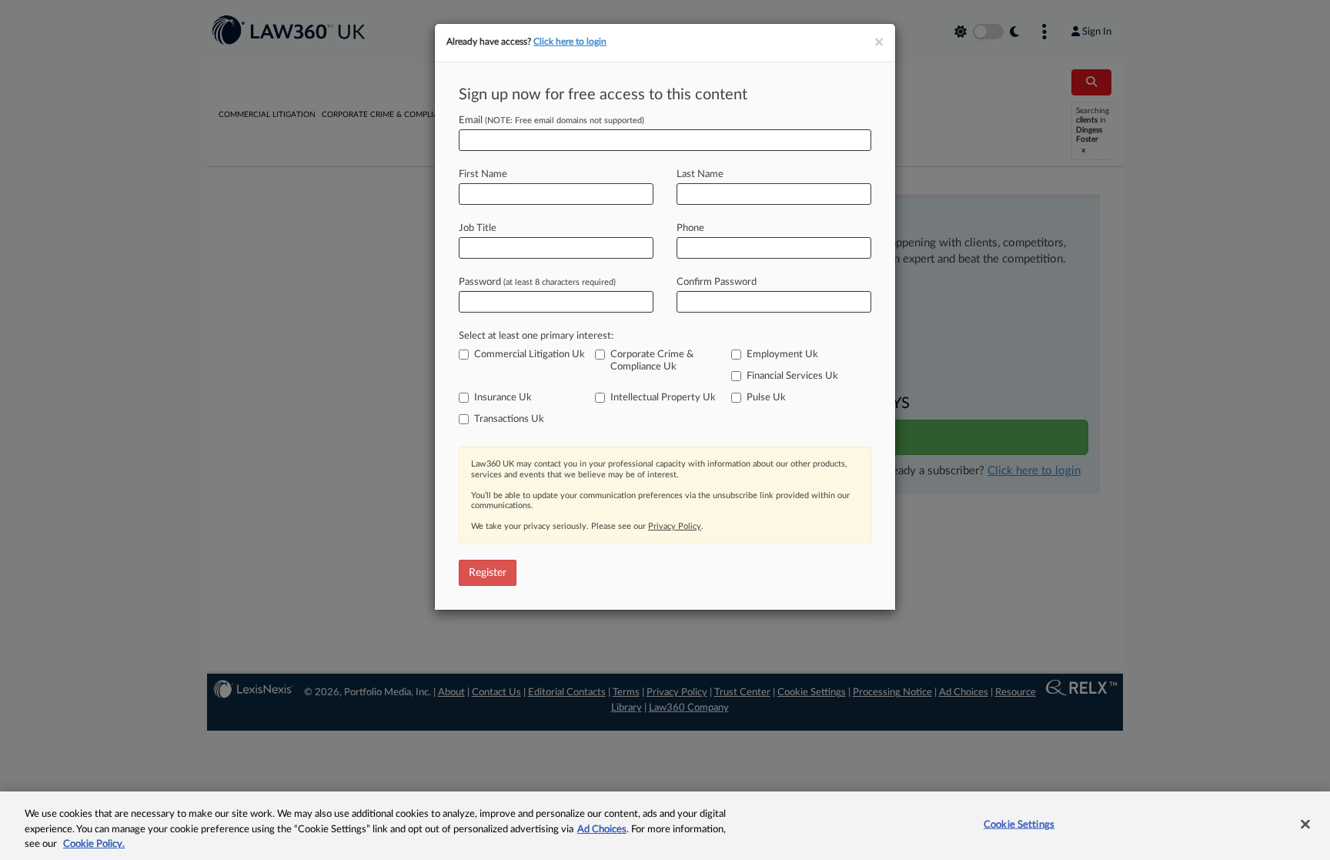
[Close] (1305, 824)
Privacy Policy (674, 526)
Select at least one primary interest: (536, 336)
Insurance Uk (503, 398)
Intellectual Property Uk (663, 398)
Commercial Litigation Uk (529, 355)
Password (537, 282)
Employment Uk (782, 355)
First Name (483, 174)
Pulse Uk (766, 398)
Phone (690, 228)
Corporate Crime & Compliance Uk (651, 361)
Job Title (477, 228)
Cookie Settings (1019, 824)
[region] (665, 825)
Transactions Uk (509, 419)
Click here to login (570, 41)
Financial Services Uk (792, 376)
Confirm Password (717, 282)
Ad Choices (602, 830)
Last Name (700, 174)
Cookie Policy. (94, 844)
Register (487, 572)
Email (551, 120)
